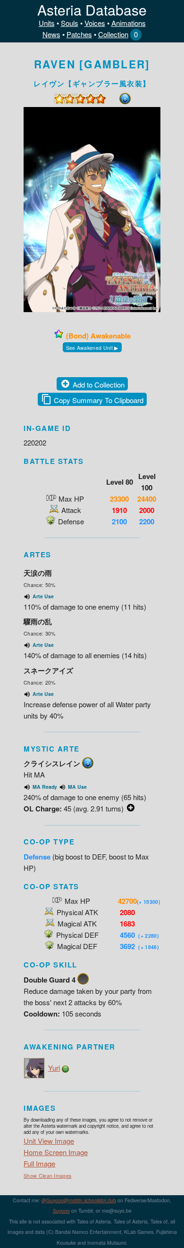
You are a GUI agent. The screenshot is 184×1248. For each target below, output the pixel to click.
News (51, 34)
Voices (94, 23)
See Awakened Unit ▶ (92, 347)
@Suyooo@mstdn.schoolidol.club (79, 1200)
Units (47, 23)
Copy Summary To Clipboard (98, 400)
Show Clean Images (47, 1175)
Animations (128, 23)
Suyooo (61, 1210)
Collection (113, 34)
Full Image (39, 1163)
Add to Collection (99, 384)
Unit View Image (49, 1141)
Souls (69, 23)
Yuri (54, 1068)
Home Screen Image (56, 1152)
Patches (79, 34)
